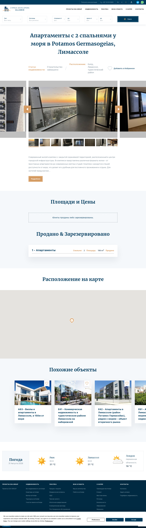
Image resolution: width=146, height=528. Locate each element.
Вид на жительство (79, 489)
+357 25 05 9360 (107, 2)
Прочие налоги (54, 499)
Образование (101, 506)
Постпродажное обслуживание (59, 509)
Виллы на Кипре (31, 495)
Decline (114, 520)
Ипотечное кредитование (57, 502)
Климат (99, 492)
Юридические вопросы (57, 492)
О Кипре (129, 9)
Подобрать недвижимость (128, 495)
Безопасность (101, 502)
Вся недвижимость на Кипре (35, 489)
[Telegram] (137, 2)
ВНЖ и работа (117, 9)
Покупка (104, 9)
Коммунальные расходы (57, 506)
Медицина (100, 509)
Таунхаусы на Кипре (32, 499)
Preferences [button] (49, 521)
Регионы (99, 499)
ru (118, 2)
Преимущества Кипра (104, 489)
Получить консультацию (89, 2)
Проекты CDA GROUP (74, 9)
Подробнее (35, 179)
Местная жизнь (102, 495)
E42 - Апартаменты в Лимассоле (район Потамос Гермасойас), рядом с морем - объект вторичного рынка (112, 415)
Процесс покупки (55, 489)
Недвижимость (91, 9)
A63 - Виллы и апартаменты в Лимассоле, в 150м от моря (31, 414)
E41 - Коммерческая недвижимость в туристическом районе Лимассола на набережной (72, 415)
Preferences (96, 520)
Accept (133, 520)
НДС (50, 495)
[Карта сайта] (131, 2)
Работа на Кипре (78, 492)
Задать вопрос (125, 492)
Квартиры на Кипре (32, 492)
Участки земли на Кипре (34, 502)
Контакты (139, 9)
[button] (27, 109)
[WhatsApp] (142, 2)
